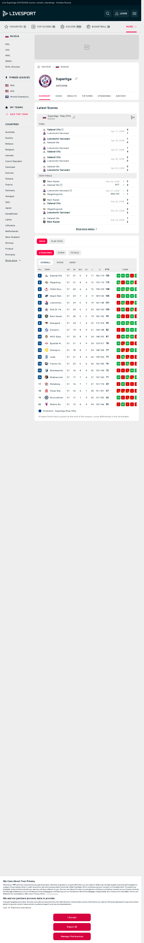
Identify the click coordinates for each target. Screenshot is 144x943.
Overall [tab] (45, 262)
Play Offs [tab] (57, 241)
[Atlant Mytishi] (46, 296)
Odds (59, 96)
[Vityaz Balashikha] (46, 391)
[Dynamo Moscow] (46, 330)
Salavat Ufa (56, 275)
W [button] (74, 269)
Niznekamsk (56, 370)
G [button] (99, 269)
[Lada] (46, 357)
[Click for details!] (87, 131)
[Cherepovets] (46, 350)
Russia (65, 66)
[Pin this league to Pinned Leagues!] (76, 79)
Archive (121, 96)
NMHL (8, 61)
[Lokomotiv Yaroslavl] (46, 303)
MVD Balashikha (56, 336)
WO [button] (80, 269)
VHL (7, 49)
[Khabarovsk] (46, 377)
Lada (52, 356)
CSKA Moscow (56, 289)
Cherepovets (56, 350)
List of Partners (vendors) (17, 907)
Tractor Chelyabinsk (56, 363)
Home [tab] (60, 262)
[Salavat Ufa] (46, 276)
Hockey (46, 66)
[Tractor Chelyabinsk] (46, 364)
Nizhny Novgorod (56, 404)
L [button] (92, 269)
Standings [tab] (45, 252)
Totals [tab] (74, 252)
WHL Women (12, 66)
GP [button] (68, 269)
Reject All (72, 927)
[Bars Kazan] (46, 316)
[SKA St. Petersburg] (46, 309)
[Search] (108, 13)
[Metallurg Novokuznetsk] (46, 384)
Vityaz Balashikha (56, 390)
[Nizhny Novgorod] (46, 404)
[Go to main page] (29, 14)
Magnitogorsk (56, 282)
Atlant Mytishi (56, 295)
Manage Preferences (72, 936)
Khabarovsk (56, 377)
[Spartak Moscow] (46, 343)
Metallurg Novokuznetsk (56, 384)
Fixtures (87, 96)
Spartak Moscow (56, 343)
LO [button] (86, 269)
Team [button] (47, 269)
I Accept (72, 917)
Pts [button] (107, 269)
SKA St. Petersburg (56, 309)
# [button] (39, 269)
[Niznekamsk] (46, 370)
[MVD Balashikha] (46, 336)
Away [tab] (72, 262)
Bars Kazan (56, 316)
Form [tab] (61, 252)
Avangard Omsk (56, 323)
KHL (7, 44)
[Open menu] (134, 13)
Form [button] (125, 269)
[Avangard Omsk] (46, 323)
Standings (104, 96)
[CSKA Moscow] (46, 289)
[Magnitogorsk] (46, 282)
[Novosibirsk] (46, 397)
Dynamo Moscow (56, 329)
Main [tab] (42, 241)
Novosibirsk (56, 397)
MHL (7, 55)
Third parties (52, 894)
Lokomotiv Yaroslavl (56, 302)
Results (72, 96)
